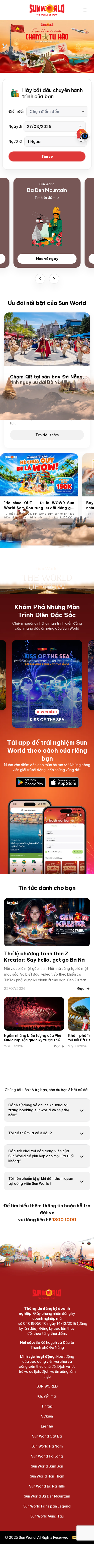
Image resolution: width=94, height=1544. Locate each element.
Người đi (15, 141)
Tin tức (47, 1406)
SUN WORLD (47, 1386)
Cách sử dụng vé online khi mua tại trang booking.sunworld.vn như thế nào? (38, 1110)
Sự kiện (47, 1416)
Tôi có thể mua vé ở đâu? (30, 1133)
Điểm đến (16, 111)
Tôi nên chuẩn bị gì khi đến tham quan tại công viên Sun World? (40, 1181)
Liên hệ (47, 1426)
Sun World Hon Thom (47, 1476)
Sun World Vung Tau (47, 1516)
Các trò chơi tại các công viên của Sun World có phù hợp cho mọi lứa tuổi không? (41, 1156)
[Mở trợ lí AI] (83, 135)
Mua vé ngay (47, 258)
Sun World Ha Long (47, 1456)
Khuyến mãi (47, 1396)
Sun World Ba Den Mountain (47, 1496)
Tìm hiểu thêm (47, 435)
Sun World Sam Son (47, 1466)
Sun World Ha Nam (47, 1446)
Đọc (80, 988)
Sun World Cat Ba (47, 1436)
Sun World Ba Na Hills (47, 1486)
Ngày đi (15, 126)
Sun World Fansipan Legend (46, 1506)
